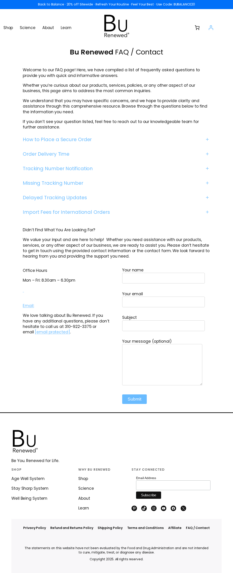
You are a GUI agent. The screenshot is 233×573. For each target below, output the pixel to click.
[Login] (211, 28)
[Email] (23, 290)
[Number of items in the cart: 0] (197, 28)
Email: (28, 305)
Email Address (146, 478)
